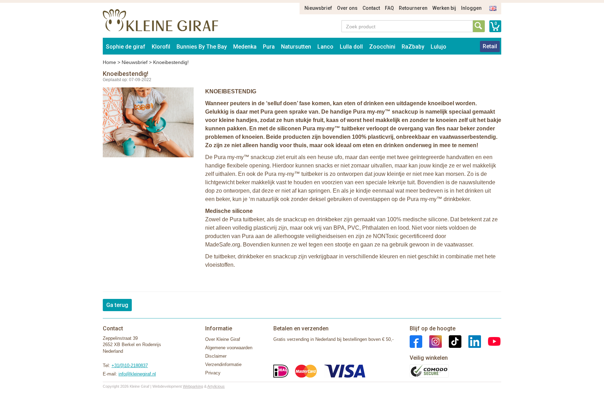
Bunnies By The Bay (202, 46)
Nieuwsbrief (318, 8)
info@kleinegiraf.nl (137, 374)
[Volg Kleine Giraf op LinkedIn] (471, 341)
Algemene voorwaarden (228, 347)
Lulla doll (351, 46)
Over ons (347, 8)
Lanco (325, 46)
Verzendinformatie (223, 364)
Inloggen (471, 8)
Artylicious (216, 386)
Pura (269, 46)
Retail (490, 46)
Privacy (213, 372)
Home (109, 62)
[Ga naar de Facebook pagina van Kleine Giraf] (416, 341)
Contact (371, 8)
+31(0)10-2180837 (130, 365)
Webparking (193, 386)
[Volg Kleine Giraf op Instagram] (432, 341)
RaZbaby (413, 46)
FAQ (389, 8)
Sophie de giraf (125, 46)
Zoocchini (382, 46)
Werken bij (444, 8)
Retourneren (413, 8)
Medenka (245, 46)
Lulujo (438, 46)
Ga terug (117, 305)
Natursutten (296, 46)
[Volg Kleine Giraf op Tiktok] (451, 341)
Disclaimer (215, 356)
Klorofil (161, 46)
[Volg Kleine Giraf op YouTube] (491, 341)
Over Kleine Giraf (222, 339)
